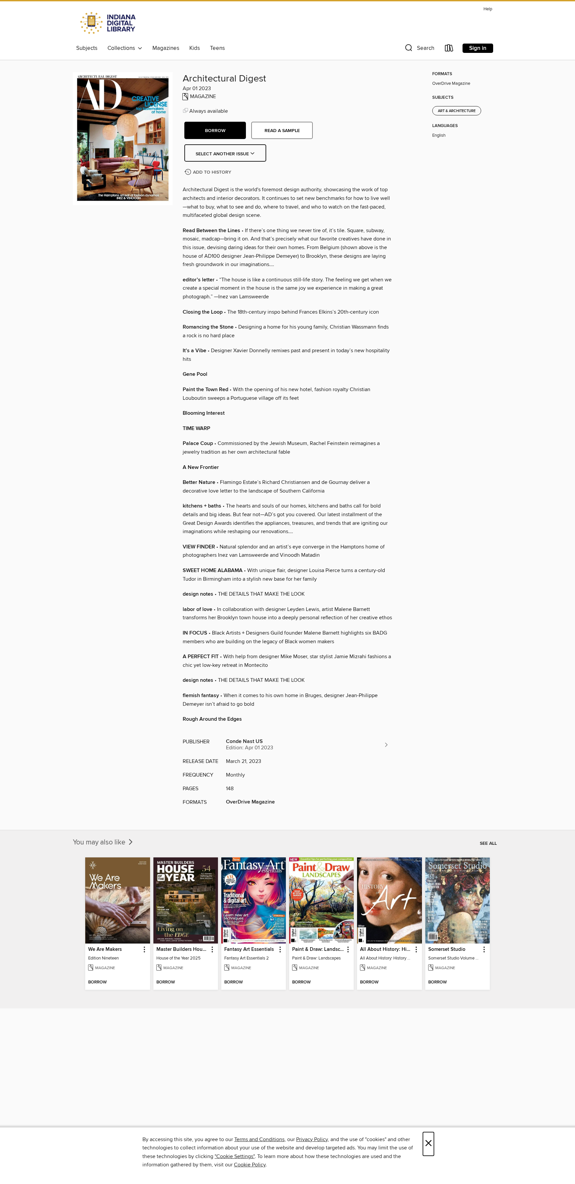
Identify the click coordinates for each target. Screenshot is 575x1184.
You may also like (100, 842)
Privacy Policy (312, 1139)
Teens (217, 48)
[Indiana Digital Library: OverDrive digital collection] (108, 23)
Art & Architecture (457, 111)
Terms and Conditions (259, 1139)
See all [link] (488, 843)
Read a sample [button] (282, 131)
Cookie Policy (250, 1164)
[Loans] (449, 49)
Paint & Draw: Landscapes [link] (318, 950)
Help (487, 9)
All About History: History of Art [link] (386, 950)
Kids (194, 48)
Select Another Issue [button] (223, 154)
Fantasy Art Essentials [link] (249, 950)
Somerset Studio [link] (447, 950)
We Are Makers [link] (105, 950)
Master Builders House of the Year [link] (182, 950)
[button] (419, 49)
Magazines (165, 48)
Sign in (477, 48)
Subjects (86, 48)
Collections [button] (122, 48)
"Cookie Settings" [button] (235, 1156)
